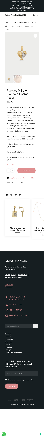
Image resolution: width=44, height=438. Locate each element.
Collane (8, 334)
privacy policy (28, 380)
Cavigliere (9, 347)
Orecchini (9, 339)
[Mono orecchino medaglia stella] (17, 211)
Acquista (26, 170)
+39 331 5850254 (16, 310)
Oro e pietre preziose (13, 352)
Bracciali (8, 342)
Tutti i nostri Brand (20, 23)
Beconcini (30, 404)
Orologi (8, 350)
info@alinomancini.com (19, 315)
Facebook (9, 287)
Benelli (22, 404)
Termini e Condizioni (13, 277)
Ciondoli (8, 337)
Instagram (9, 284)
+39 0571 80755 (15, 305)
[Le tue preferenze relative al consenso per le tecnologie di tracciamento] (40, 434)
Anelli (7, 344)
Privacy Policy (10, 275)
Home (7, 23)
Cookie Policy (23, 275)
